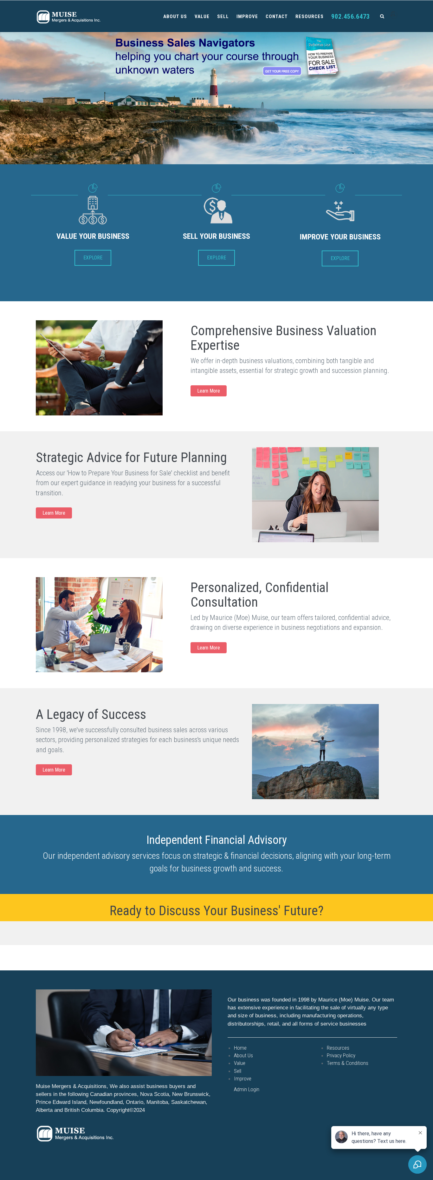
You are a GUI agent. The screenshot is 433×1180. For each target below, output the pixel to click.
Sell (223, 16)
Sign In (394, 15)
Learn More (208, 391)
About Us (175, 16)
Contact (277, 16)
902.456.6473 (350, 16)
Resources (309, 16)
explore (92, 258)
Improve (247, 16)
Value (202, 16)
